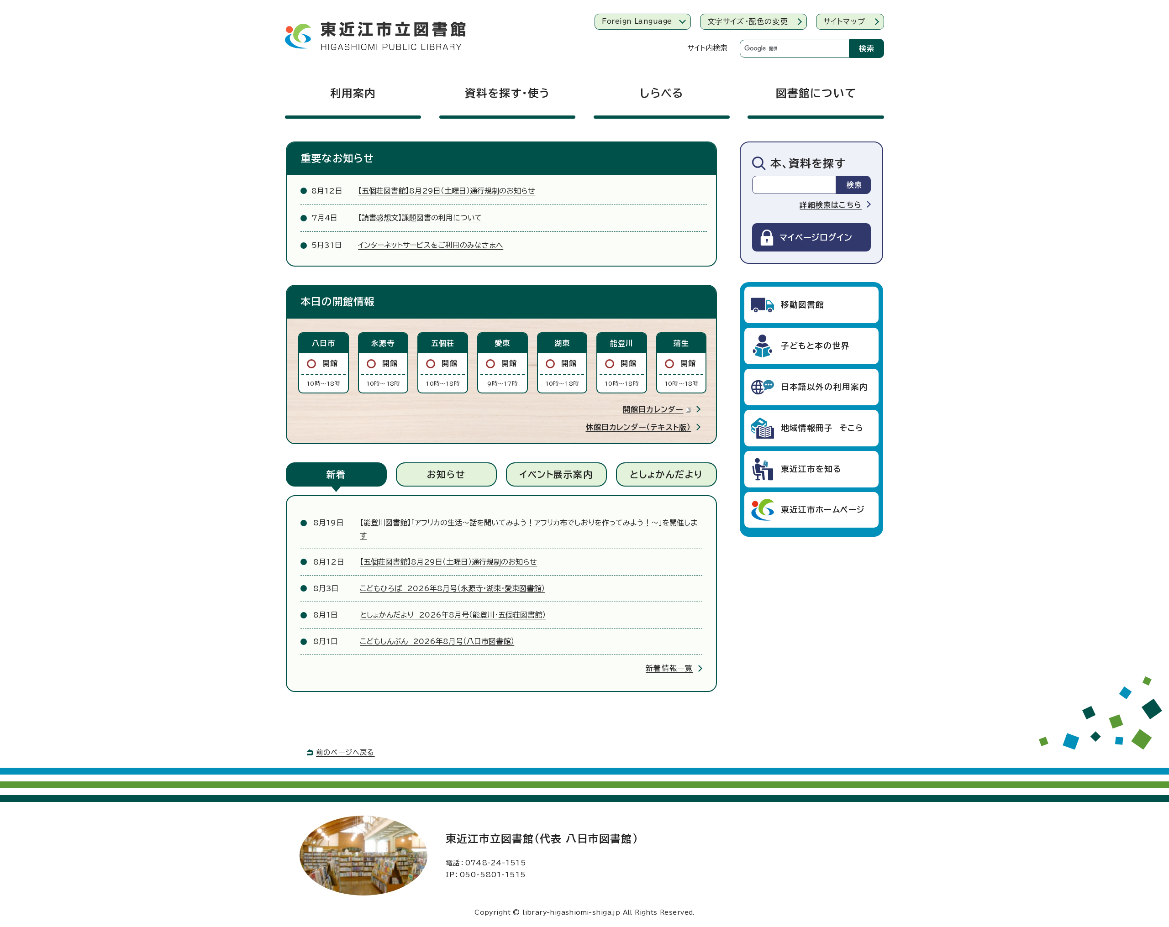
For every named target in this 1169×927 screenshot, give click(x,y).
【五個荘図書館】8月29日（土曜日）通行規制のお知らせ (446, 190)
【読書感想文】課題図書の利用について (420, 217)
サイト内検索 (707, 48)
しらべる (661, 93)
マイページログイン (816, 237)
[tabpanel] (501, 596)
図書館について (816, 93)
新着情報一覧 (669, 668)
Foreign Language (637, 21)
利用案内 (353, 93)
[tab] (336, 474)
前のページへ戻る (345, 752)
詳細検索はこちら (831, 205)
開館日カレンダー (653, 409)
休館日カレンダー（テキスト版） (638, 427)
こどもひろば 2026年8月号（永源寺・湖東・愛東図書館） (452, 588)
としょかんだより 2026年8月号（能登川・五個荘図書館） (453, 614)
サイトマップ (844, 21)
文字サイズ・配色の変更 (747, 21)
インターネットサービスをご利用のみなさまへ (430, 245)
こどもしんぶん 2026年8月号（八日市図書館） (437, 641)
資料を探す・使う (507, 93)
